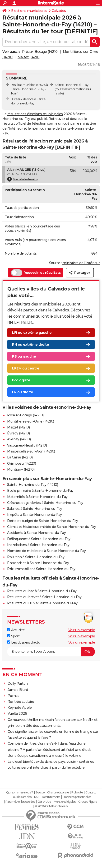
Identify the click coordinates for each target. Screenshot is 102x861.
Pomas (13, 696)
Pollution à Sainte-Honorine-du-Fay (35, 557)
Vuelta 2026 (17, 713)
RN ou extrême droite (30, 344)
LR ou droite (22, 392)
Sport (14, 636)
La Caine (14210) (19, 457)
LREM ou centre (25, 368)
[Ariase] (26, 855)
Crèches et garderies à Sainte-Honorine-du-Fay (45, 503)
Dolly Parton (18, 683)
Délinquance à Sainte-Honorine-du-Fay (38, 539)
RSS (36, 797)
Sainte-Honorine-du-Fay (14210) (32, 484)
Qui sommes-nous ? (19, 792)
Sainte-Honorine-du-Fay (71, 85)
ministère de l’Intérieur (81, 263)
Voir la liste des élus (25, 179)
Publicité (77, 792)
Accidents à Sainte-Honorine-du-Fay (36, 533)
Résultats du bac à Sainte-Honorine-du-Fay (42, 591)
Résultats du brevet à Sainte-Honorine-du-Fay (44, 597)
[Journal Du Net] (26, 836)
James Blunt (18, 690)
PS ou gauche (24, 356)
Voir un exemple (81, 630)
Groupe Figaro (87, 801)
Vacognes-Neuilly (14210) (27, 445)
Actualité (17, 630)
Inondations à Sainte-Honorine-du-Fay (38, 545)
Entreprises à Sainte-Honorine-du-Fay (38, 563)
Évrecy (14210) (18, 433)
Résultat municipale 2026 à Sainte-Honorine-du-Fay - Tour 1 (29, 89)
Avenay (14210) (19, 439)
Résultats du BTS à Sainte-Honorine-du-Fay (42, 603)
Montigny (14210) (20, 469)
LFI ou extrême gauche (32, 332)
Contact (90, 792)
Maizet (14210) (29, 57)
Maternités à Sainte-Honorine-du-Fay (37, 497)
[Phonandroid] (75, 855)
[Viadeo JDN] (75, 846)
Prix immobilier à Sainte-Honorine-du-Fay (41, 569)
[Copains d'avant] (26, 846)
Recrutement (51, 797)
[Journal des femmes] (26, 827)
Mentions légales (65, 801)
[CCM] (75, 827)
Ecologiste (21, 380)
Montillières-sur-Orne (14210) (30, 421)
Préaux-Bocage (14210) (40, 51)
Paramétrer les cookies (20, 801)
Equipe (40, 792)
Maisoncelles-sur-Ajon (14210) (31, 451)
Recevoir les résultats (41, 273)
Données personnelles (77, 797)
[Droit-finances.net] (75, 836)
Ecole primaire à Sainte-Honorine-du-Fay (40, 490)
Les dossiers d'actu (25, 642)
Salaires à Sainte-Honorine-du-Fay (34, 509)
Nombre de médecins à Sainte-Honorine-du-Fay (46, 551)
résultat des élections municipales (35, 114)
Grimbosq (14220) (21, 463)
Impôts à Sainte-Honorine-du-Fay (34, 514)
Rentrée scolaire (21, 701)
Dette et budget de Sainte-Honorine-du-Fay (42, 521)
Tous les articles (21, 797)
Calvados (59, 11)
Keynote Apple (20, 707)
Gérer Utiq (44, 801)
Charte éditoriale (58, 792)
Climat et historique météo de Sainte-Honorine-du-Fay (51, 527)
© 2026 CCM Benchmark (51, 806)
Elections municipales (29, 11)
